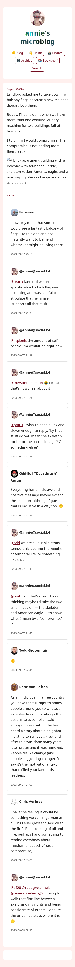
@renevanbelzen (24, 893)
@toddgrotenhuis (36, 887)
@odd (15, 542)
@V (41, 893)
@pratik (17, 281)
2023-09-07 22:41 (21, 670)
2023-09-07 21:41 (21, 569)
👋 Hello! (35, 53)
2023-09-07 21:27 (21, 313)
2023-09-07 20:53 (21, 254)
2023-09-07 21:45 (21, 633)
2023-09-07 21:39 (21, 515)
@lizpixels (19, 340)
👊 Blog (17, 53)
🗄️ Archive (24, 60)
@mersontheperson (27, 382)
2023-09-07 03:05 (21, 860)
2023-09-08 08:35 (21, 930)
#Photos (12, 195)
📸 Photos (55, 53)
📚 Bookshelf (48, 60)
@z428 (16, 887)
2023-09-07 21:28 (21, 355)
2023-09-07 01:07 (21, 784)
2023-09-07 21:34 (21, 456)
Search (37, 68)
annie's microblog (37, 37)
